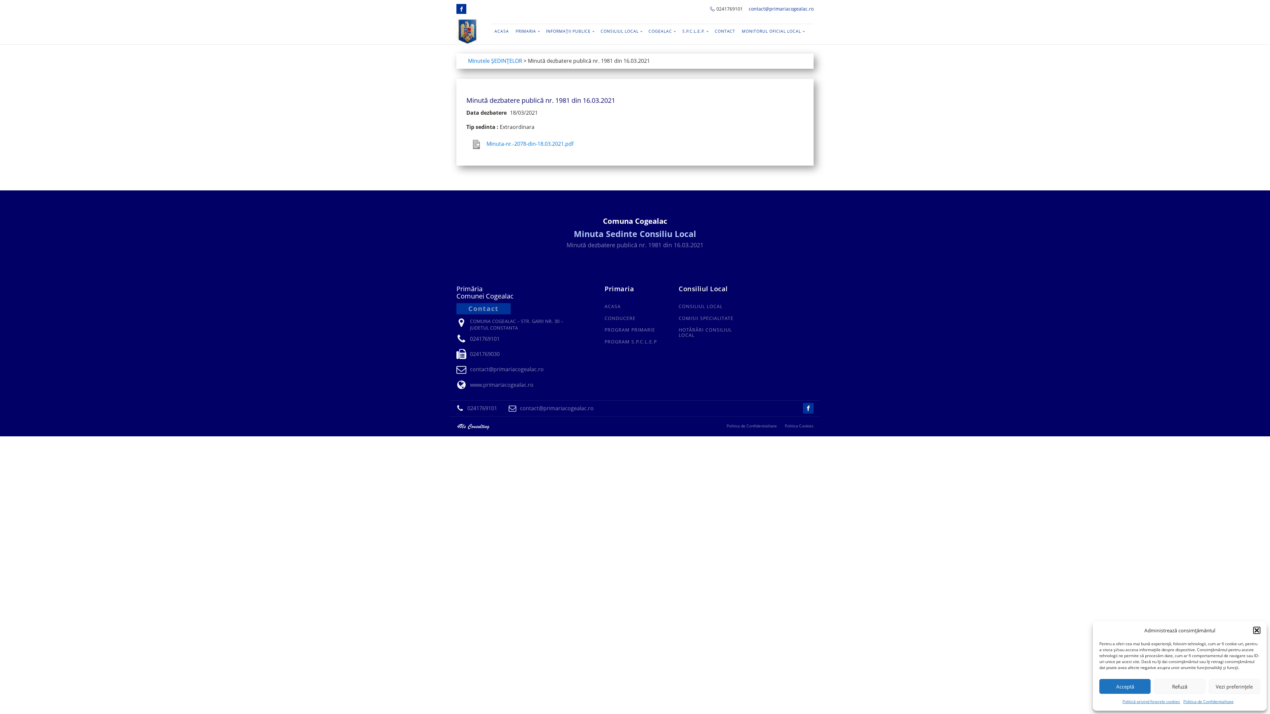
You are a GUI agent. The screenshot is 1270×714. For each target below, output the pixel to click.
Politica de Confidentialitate (1208, 701)
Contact (725, 31)
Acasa (501, 31)
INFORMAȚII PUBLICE (568, 31)
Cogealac (660, 31)
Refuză (1179, 686)
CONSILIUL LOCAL (701, 306)
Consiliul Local (620, 31)
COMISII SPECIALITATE (706, 318)
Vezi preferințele (1234, 686)
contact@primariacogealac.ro (781, 9)
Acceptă (1125, 686)
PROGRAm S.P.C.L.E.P (631, 341)
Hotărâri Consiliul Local (705, 332)
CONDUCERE (620, 318)
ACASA (613, 306)
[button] (1256, 630)
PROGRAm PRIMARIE (630, 329)
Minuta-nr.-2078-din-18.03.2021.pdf (530, 143)
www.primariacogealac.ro (501, 384)
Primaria (526, 31)
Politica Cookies (799, 426)
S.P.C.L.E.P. (693, 31)
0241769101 (729, 9)
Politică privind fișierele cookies (1151, 701)
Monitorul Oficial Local (771, 31)
